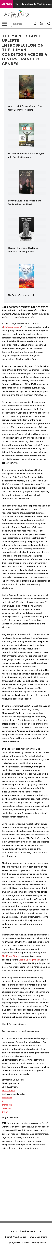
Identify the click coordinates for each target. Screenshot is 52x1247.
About (14, 1231)
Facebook (7, 1097)
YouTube (6, 1108)
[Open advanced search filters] (41, 24)
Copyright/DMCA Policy (18, 1242)
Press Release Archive (30, 1231)
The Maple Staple (10, 956)
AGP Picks (7, 4)
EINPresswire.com (12, 327)
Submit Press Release (15, 1237)
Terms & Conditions (38, 1237)
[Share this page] (48, 23)
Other (5, 1112)
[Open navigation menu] (4, 23)
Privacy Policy (39, 1242)
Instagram (7, 1104)
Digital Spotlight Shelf (29, 959)
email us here (8, 1090)
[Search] (35, 24)
